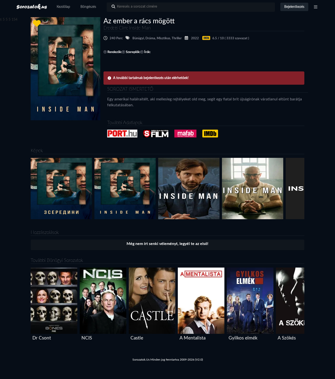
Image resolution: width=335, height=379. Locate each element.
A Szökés (287, 338)
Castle (136, 338)
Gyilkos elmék (243, 338)
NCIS (86, 338)
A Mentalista (193, 338)
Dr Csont (41, 338)
